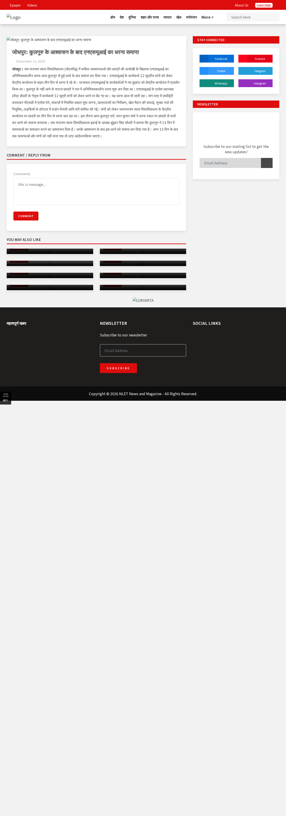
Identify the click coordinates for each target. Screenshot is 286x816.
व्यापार (168, 17)
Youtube (260, 59)
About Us (241, 5)
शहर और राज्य (150, 17)
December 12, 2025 (30, 61)
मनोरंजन (191, 17)
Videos (32, 5)
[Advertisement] (134, 432)
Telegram (259, 71)
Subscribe (264, 5)
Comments (21, 174)
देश (122, 17)
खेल (178, 17)
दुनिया (132, 17)
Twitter (221, 71)
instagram (260, 83)
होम (113, 17)
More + (208, 17)
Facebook (221, 59)
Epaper (15, 5)
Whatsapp (221, 83)
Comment (26, 216)
